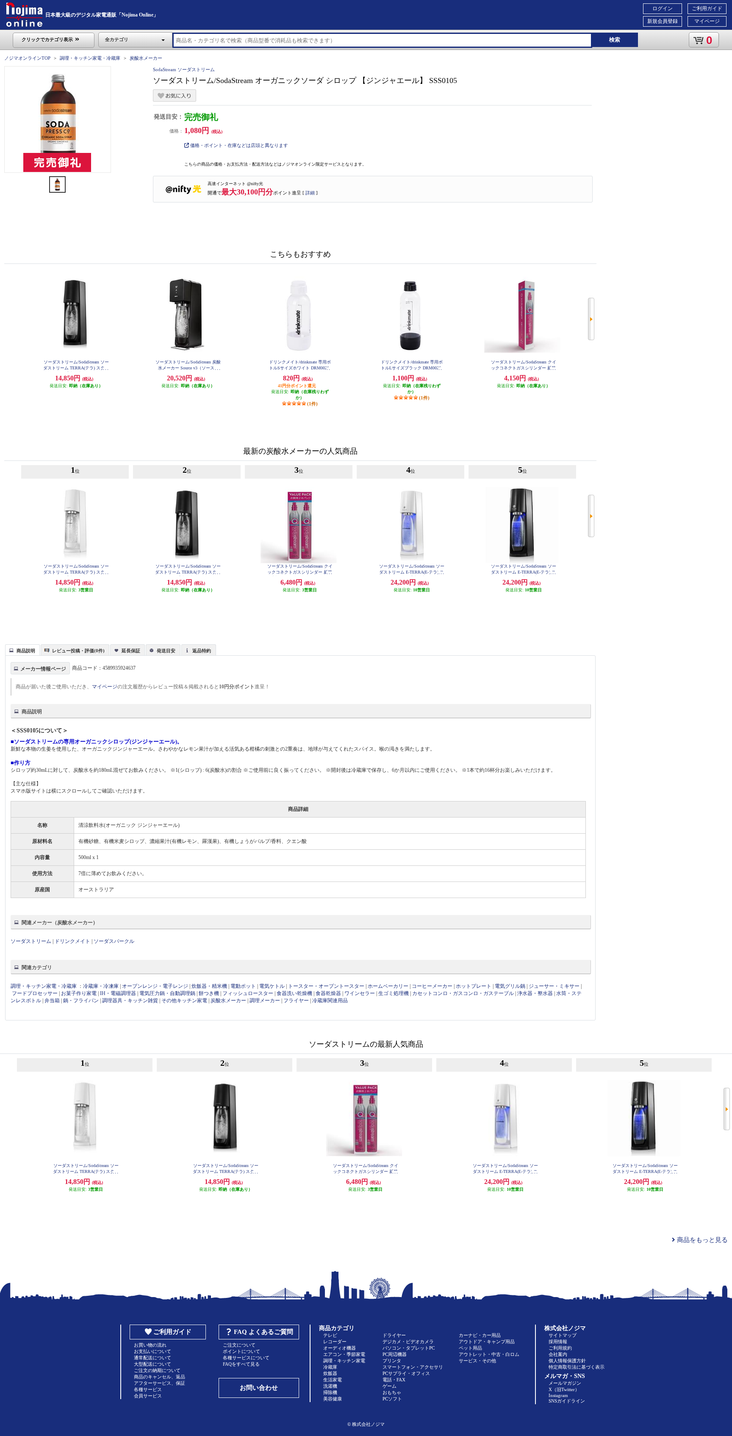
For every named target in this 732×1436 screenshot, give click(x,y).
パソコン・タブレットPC (409, 1347)
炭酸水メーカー (146, 58)
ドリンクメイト (72, 941)
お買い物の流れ (150, 1344)
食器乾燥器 (328, 993)
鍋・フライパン (81, 1001)
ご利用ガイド (707, 8)
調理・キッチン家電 (344, 1360)
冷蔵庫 (330, 1366)
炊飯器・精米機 (209, 986)
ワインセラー (359, 993)
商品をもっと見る (701, 1239)
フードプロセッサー (35, 993)
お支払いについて (152, 1351)
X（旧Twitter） (564, 1389)
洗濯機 (330, 1386)
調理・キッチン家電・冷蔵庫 (90, 58)
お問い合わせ (259, 1387)
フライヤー (296, 1001)
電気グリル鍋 (510, 986)
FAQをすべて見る (241, 1364)
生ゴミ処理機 (393, 993)
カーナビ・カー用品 (480, 1335)
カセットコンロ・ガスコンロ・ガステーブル (463, 993)
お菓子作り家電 (79, 993)
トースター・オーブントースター (326, 986)
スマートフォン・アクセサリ (413, 1366)
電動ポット (243, 986)
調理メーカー (265, 1001)
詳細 (310, 192)
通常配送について (152, 1357)
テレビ (330, 1335)
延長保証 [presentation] (131, 650)
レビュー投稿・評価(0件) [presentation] (78, 650)
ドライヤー (394, 1335)
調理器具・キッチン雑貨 (130, 1001)
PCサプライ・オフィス (406, 1373)
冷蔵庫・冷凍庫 (101, 986)
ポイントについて (241, 1351)
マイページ (707, 21)
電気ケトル (272, 986)
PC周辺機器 (395, 1354)
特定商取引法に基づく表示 (576, 1366)
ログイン (662, 8)
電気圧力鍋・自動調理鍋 (167, 993)
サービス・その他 (477, 1360)
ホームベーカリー (388, 986)
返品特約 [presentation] (201, 650)
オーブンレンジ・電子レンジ (155, 986)
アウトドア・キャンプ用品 (487, 1341)
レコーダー (335, 1341)
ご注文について (239, 1344)
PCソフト (392, 1398)
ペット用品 (470, 1347)
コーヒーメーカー (432, 986)
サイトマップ (563, 1335)
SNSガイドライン (567, 1400)
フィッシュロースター (247, 993)
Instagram (558, 1395)
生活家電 (332, 1379)
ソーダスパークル (114, 941)
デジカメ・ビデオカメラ (408, 1341)
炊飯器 (330, 1373)
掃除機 (330, 1392)
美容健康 (332, 1398)
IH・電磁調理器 (118, 993)
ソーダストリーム (31, 941)
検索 (614, 39)
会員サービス (148, 1395)
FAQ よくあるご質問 (263, 1331)
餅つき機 (209, 993)
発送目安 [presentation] (166, 650)
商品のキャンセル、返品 (159, 1376)
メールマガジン (565, 1383)
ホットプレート (473, 986)
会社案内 (558, 1354)
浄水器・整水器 (535, 993)
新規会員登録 (662, 21)
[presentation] (21, 649)
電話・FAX (394, 1379)
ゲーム (389, 1386)
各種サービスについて (246, 1357)
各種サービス (148, 1389)
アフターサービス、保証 (159, 1383)
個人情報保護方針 (567, 1360)
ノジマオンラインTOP (27, 58)
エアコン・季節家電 (344, 1354)
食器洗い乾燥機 (294, 993)
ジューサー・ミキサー (554, 986)
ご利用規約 (560, 1347)
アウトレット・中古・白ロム (489, 1354)
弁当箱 (52, 1001)
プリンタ (392, 1360)
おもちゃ (392, 1392)
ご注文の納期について (157, 1370)
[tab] (22, 649)
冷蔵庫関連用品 (330, 1001)
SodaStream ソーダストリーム (184, 69)
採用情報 (558, 1341)
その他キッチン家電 (184, 1001)
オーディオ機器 (339, 1347)
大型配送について (152, 1364)
